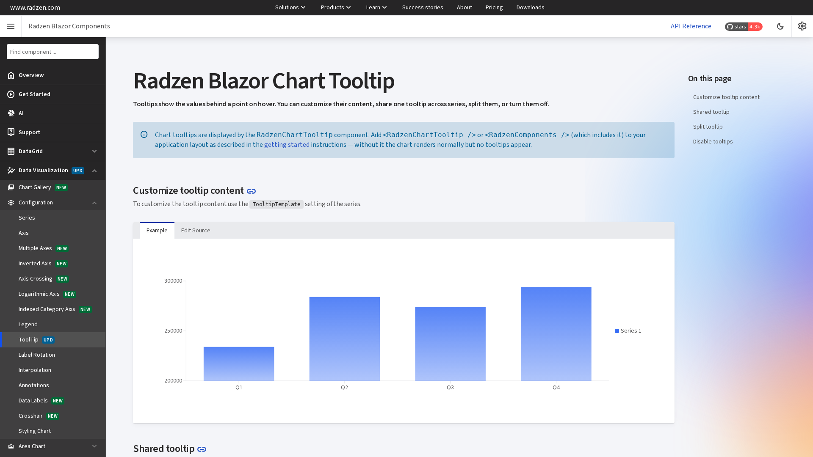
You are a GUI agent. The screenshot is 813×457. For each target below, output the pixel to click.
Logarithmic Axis (47, 294)
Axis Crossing (43, 279)
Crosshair (38, 416)
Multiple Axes (43, 248)
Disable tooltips (713, 142)
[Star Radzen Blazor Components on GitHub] (744, 26)
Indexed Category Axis (54, 309)
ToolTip (36, 340)
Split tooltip (708, 127)
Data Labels (41, 400)
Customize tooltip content (726, 97)
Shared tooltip (711, 112)
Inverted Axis (42, 263)
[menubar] (409, 7)
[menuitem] (291, 7)
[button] (628, 331)
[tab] (157, 230)
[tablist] (404, 230)
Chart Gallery (37, 187)
